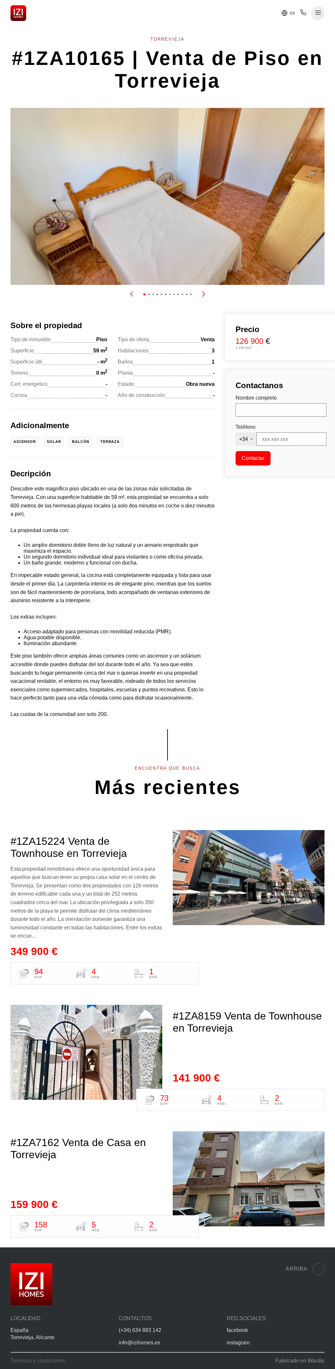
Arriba (297, 1269)
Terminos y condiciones (37, 1360)
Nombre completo (256, 398)
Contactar (253, 458)
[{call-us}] (303, 14)
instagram (238, 1342)
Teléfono (246, 427)
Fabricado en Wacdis (300, 1360)
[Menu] (318, 13)
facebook (237, 1330)
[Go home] (18, 13)
